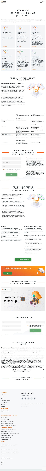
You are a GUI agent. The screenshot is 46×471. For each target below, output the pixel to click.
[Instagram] (31, 398)
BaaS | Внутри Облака (7, 32)
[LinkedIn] (28, 398)
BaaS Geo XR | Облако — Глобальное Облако (22, 57)
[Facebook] (25, 398)
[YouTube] (22, 398)
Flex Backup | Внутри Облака (21, 33)
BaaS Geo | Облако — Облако (36, 33)
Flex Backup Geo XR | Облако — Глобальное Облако (7, 57)
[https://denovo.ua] (3, 2)
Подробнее (4, 46)
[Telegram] (35, 398)
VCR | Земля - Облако (36, 56)
